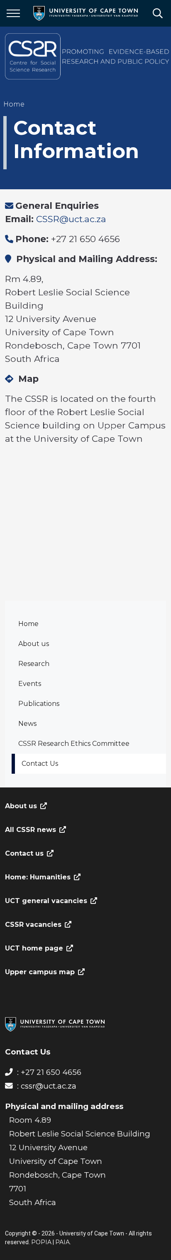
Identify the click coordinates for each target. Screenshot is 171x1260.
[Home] (55, 1023)
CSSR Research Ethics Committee (73, 744)
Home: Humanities (38, 877)
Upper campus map (40, 972)
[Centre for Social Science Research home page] (88, 56)
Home (28, 624)
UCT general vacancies (46, 901)
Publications (38, 704)
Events (29, 684)
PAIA (62, 1242)
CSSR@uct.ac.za (71, 218)
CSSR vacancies (33, 924)
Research (33, 664)
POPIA (41, 1242)
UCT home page (34, 948)
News (27, 724)
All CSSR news (30, 830)
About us (33, 644)
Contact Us (40, 763)
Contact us (24, 853)
